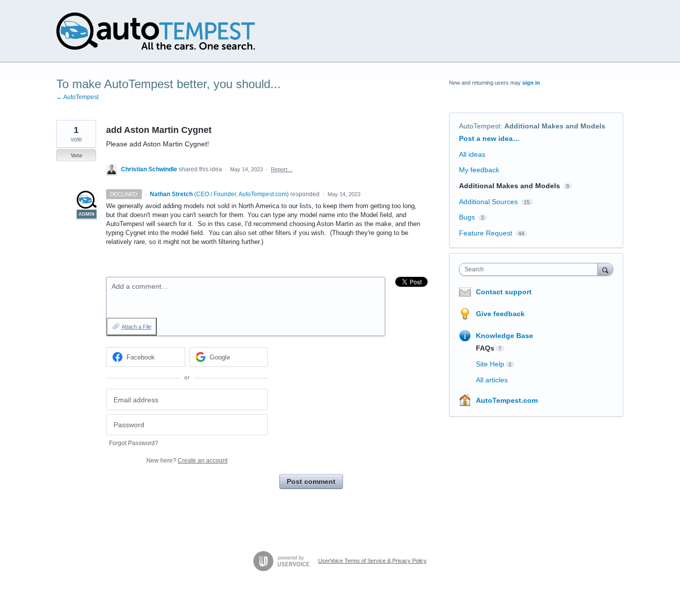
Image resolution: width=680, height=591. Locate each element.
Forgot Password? (133, 443)
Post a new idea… (489, 138)
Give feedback (500, 314)
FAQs (485, 348)
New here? (186, 460)
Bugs (467, 217)
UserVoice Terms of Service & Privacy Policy (372, 561)
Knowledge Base (504, 336)
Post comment (311, 481)
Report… (282, 169)
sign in (531, 83)
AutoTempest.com (507, 400)
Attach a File (136, 327)
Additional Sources (488, 202)
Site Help (490, 364)
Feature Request (485, 233)
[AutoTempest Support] (155, 31)
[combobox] (531, 269)
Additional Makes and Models (554, 126)
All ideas (472, 154)
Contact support (504, 291)
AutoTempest (479, 126)
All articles (492, 380)
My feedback (479, 170)
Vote (76, 155)
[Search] (605, 269)
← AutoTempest (77, 97)
